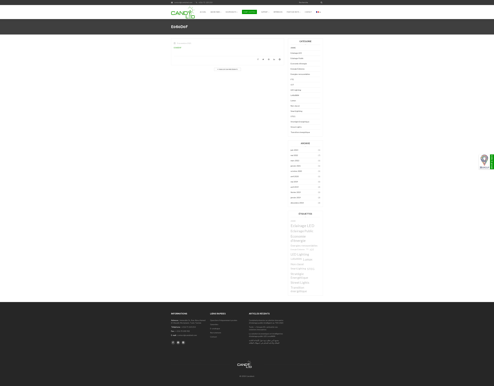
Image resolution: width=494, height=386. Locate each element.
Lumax (293, 100)
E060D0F (177, 47)
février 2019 (296, 192)
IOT (292, 85)
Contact (213, 337)
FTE (292, 79)
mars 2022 (295, 160)
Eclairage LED (296, 53)
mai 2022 (294, 155)
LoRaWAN (295, 95)
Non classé (295, 106)
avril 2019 (295, 187)
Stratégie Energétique (300, 122)
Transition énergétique (300, 132)
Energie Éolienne (298, 69)
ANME (293, 48)
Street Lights (296, 127)
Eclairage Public (297, 58)
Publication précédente (228, 69)
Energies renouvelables (300, 74)
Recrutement (215, 333)
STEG (293, 116)
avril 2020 (295, 176)
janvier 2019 (296, 197)
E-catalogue (215, 328)
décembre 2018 (297, 203)
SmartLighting (296, 111)
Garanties (214, 324)
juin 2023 (294, 150)
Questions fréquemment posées (223, 320)
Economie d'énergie (299, 63)
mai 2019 (294, 182)
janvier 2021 (296, 166)
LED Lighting (296, 90)
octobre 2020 (296, 171)
